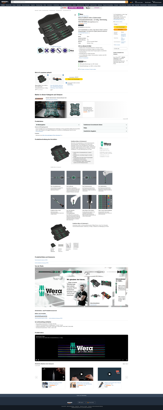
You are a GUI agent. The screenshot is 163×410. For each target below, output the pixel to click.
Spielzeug (100, 5)
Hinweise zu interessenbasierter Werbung (95, 406)
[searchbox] (69, 2)
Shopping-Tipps (39, 5)
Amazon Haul (8, 5)
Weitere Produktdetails (83, 57)
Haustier (129, 5)
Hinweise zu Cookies (83, 406)
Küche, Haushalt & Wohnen (66, 5)
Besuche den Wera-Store (83, 16)
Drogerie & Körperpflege (108, 5)
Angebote (33, 5)
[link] (57, 79)
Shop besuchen (93, 304)
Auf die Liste (116, 48)
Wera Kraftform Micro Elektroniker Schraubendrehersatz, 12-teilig (49, 337)
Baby (133, 5)
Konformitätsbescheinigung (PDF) (42, 262)
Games (74, 5)
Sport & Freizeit (93, 5)
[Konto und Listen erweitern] (143, 2)
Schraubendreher (59, 10)
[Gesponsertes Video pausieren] (64, 377)
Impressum (77, 406)
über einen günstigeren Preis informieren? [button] (52, 135)
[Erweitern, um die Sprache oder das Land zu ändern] (133, 2)
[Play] (36, 359)
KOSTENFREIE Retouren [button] (119, 19)
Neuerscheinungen (26, 5)
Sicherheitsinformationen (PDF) (41, 260)
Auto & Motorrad (122, 5)
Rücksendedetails (39, 131)
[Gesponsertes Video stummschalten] (64, 379)
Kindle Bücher (56, 5)
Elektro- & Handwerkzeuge (43, 10)
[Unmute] (127, 360)
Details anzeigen (70, 84)
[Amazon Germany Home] (69, 403)
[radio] (40, 50)
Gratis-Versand (143, 5)
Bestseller (19, 5)
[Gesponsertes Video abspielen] (81, 374)
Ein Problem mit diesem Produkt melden (88, 69)
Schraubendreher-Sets (67, 10)
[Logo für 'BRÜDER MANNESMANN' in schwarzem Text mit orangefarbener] (39, 99)
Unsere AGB (63, 406)
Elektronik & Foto (80, 5)
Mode (45, 5)
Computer (116, 5)
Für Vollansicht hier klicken (55, 46)
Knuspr (14, 5)
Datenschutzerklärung (70, 406)
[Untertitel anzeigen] (64, 369)
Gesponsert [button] (125, 118)
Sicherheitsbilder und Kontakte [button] (41, 315)
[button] (3, 5)
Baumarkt (87, 5)
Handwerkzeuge (52, 10)
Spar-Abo (137, 5)
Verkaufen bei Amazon (152, 5)
